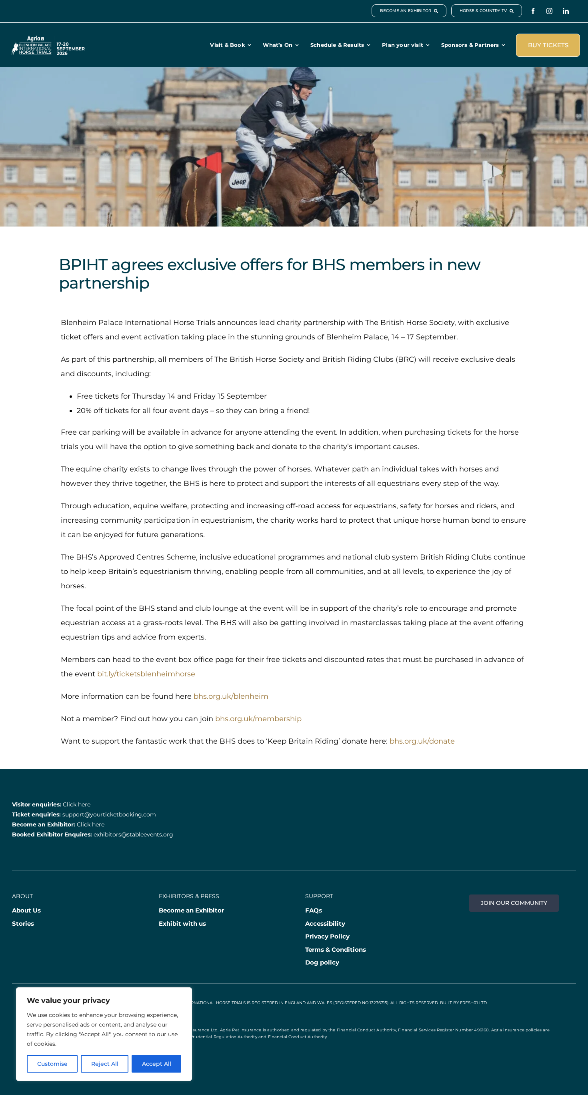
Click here (76, 804)
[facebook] (533, 11)
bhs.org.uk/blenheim (231, 696)
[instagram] (549, 11)
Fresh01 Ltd (473, 1002)
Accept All (156, 1063)
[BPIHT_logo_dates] (48, 39)
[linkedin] (566, 11)
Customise (52, 1063)
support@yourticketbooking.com (109, 814)
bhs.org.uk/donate (422, 741)
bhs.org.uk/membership (258, 718)
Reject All (104, 1063)
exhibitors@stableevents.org (133, 834)
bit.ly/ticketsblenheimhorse (146, 674)
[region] (104, 1034)
